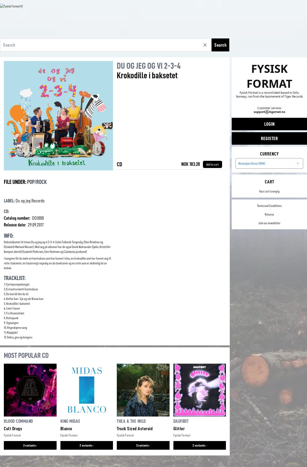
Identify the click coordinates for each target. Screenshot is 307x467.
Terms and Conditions (269, 205)
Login (269, 124)
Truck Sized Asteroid (135, 428)
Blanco (66, 428)
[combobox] (269, 163)
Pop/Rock (37, 182)
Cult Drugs (13, 428)
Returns (269, 214)
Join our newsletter (269, 223)
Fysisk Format (12, 435)
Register (269, 138)
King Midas (70, 421)
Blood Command (18, 421)
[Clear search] (206, 44)
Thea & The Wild (131, 421)
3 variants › (143, 445)
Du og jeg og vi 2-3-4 (149, 66)
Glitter (179, 428)
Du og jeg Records (30, 200)
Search (220, 45)
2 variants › (30, 445)
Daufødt (181, 421)
